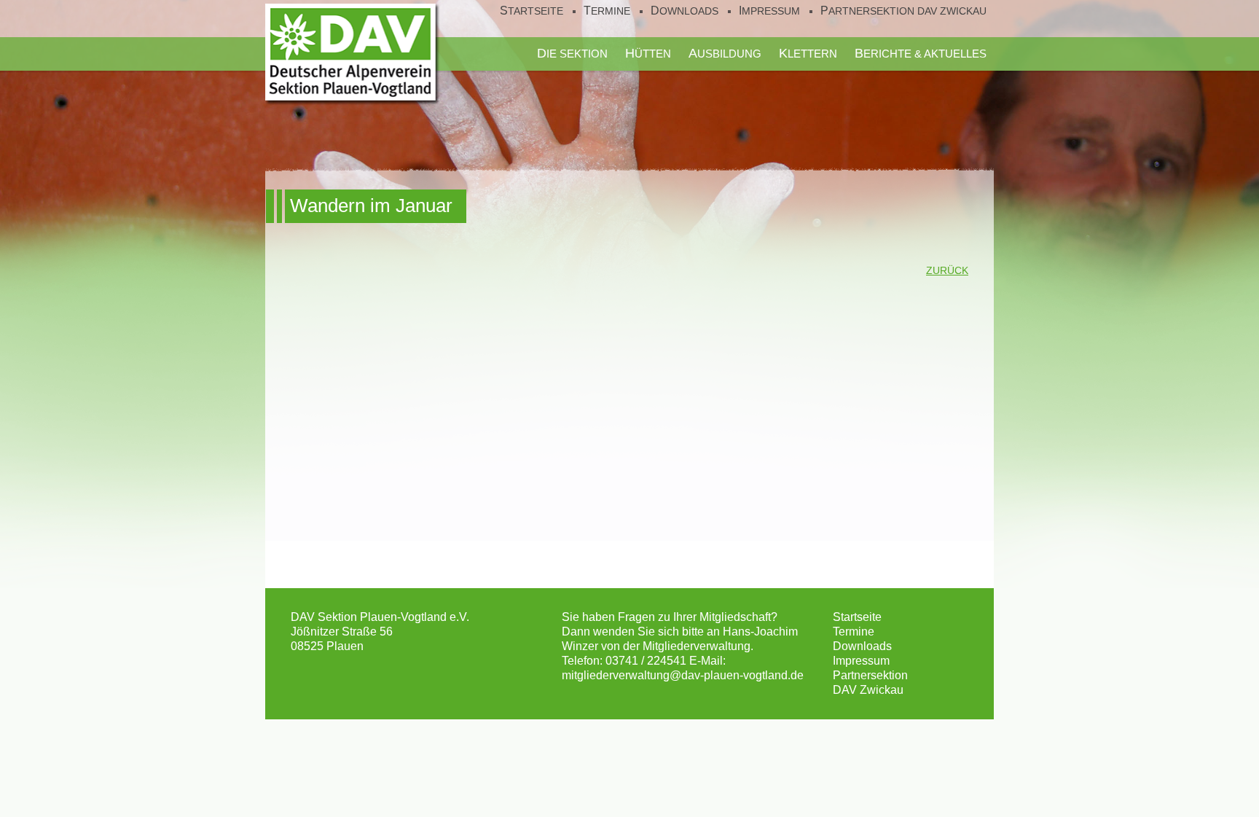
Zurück (947, 270)
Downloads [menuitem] (684, 11)
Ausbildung (725, 53)
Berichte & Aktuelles (921, 53)
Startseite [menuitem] (531, 11)
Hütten (648, 53)
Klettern (808, 53)
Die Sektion (572, 53)
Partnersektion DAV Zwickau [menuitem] (903, 11)
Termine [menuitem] (607, 11)
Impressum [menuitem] (769, 11)
